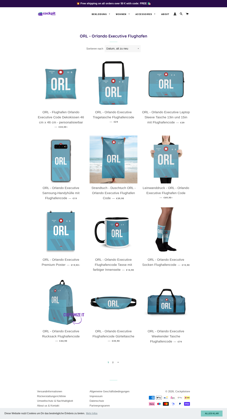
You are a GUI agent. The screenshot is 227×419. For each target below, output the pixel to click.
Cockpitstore (182, 391)
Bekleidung (99, 14)
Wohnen (121, 14)
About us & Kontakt (48, 405)
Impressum (96, 396)
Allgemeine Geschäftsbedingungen (109, 391)
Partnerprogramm (100, 405)
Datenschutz (97, 400)
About (165, 14)
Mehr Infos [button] (91, 413)
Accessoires (144, 14)
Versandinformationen (49, 391)
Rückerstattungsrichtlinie (51, 396)
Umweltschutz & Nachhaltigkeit (55, 400)
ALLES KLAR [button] (212, 413)
